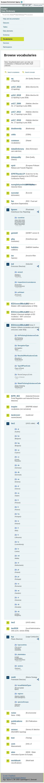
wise (13, 752)
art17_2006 (16, 104)
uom (13, 744)
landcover (15, 415)
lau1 (13, 423)
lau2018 (14, 628)
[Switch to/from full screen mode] (30, 5)
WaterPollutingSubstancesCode (21, 383)
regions (20, 694)
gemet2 (14, 233)
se (18, 590)
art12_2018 (16, 95)
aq (12, 79)
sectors (20, 666)
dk (18, 472)
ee (18, 479)
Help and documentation (11, 19)
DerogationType (21, 345)
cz (18, 457)
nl (18, 563)
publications (16, 721)
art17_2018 (16, 120)
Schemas (6, 35)
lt (18, 535)
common (15, 141)
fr (18, 507)
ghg (13, 239)
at (18, 429)
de (18, 465)
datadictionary (17, 149)
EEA (12, 2)
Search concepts (30, 72)
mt (18, 556)
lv (18, 549)
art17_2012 (16, 112)
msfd (13, 677)
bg (18, 443)
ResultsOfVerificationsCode (21, 356)
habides (14, 247)
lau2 (13, 622)
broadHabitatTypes (21, 685)
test (12, 738)
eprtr (13, 166)
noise (13, 713)
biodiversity (16, 129)
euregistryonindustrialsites (18, 185)
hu (18, 514)
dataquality (16, 157)
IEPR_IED (15, 396)
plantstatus (21, 654)
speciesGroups (21, 702)
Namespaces (7, 47)
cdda (13, 135)
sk (18, 604)
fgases (14, 210)
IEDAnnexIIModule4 (18, 325)
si (18, 597)
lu (18, 542)
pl (18, 570)
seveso (14, 730)
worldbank (16, 761)
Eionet (12, 14)
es (18, 493)
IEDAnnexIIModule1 (18, 304)
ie (18, 521)
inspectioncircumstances (21, 282)
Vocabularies (7, 39)
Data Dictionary (19, 14)
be (18, 436)
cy (18, 450)
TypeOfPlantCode (21, 366)
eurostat (15, 193)
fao (12, 201)
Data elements (8, 31)
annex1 (20, 272)
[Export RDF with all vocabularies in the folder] (38, 212)
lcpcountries (21, 645)
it (18, 528)
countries (21, 218)
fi (18, 500)
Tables (5, 27)
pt (18, 577)
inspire (14, 407)
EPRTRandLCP (18, 174)
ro (18, 584)
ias (12, 256)
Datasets (6, 23)
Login (26, 5)
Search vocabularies (13, 72)
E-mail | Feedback (9, 776)
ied (12, 264)
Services (6, 43)
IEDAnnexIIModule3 (18, 312)
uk (18, 611)
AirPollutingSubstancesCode (21, 335)
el (18, 486)
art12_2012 (16, 87)
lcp (12, 637)
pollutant (21, 292)
